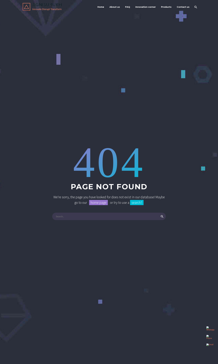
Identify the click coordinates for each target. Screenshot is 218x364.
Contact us (183, 7)
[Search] (195, 7)
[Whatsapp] (210, 329)
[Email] (210, 347)
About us (114, 7)
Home (100, 7)
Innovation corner (145, 7)
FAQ (127, 7)
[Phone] (210, 338)
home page (98, 202)
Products (166, 7)
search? (137, 202)
